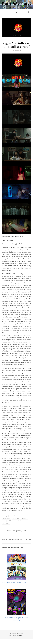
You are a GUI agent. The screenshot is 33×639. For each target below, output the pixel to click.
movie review (6, 518)
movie (24, 516)
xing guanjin (6, 523)
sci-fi (4, 521)
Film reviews (17, 40)
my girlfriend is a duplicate (19, 518)
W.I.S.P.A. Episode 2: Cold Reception (14, 582)
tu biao (20, 521)
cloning (5, 516)
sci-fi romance (12, 521)
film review (17, 516)
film (11, 516)
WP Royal (20, 635)
